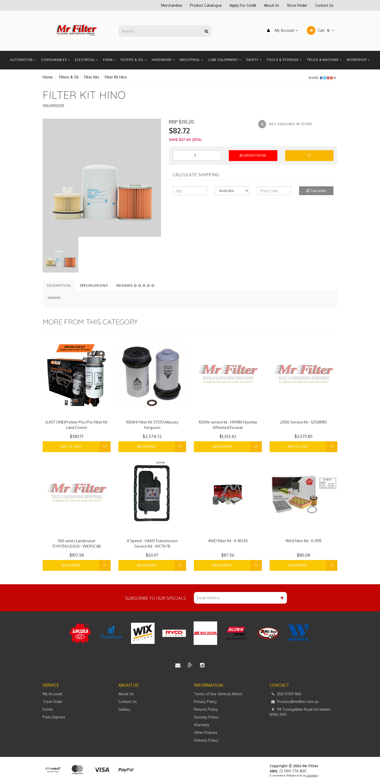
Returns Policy (206, 709)
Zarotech (312, 775)
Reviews (125, 285)
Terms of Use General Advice (218, 694)
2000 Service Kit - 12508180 (303, 422)
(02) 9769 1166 (288, 694)
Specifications (94, 285)
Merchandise (171, 5)
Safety (253, 60)
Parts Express (54, 717)
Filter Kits (91, 77)
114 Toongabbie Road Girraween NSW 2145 (300, 712)
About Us (271, 5)
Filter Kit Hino (116, 77)
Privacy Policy (205, 701)
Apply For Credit (243, 5)
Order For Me (254, 155)
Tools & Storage (283, 60)
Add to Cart (70, 447)
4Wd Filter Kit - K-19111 (303, 540)
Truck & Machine (323, 60)
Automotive (22, 60)
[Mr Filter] (76, 30)
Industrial (190, 60)
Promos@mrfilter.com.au (297, 701)
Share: (314, 78)
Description (59, 285)
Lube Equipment (223, 60)
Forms (48, 709)
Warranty (201, 725)
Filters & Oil (133, 60)
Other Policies (205, 732)
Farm (108, 60)
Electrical (85, 60)
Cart (323, 30)
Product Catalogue (206, 5)
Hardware (162, 60)
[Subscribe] (281, 598)
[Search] (206, 31)
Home (48, 77)
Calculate (317, 190)
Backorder (146, 447)
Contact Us (324, 5)
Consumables (54, 60)
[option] (102, 178)
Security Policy (206, 717)
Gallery (124, 709)
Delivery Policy (206, 740)
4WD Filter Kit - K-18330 (228, 540)
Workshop (357, 60)
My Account (284, 30)
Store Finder (297, 5)
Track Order (53, 701)
